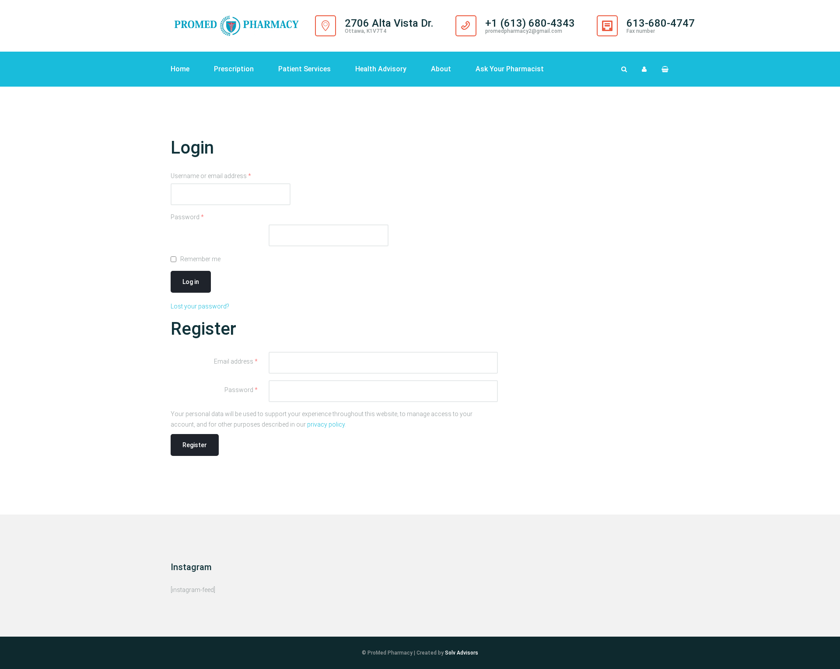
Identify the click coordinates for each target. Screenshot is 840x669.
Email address (236, 361)
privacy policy (326, 424)
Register (194, 444)
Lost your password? (200, 306)
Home (180, 69)
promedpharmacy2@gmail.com (523, 31)
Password (187, 217)
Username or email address (211, 175)
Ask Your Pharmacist (510, 69)
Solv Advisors (461, 653)
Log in (190, 281)
